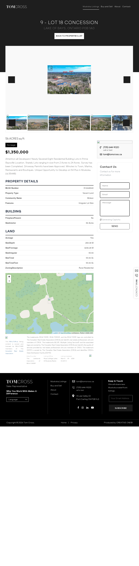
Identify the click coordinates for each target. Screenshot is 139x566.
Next (127, 79)
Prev (11, 79)
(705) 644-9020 (111, 148)
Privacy (74, 422)
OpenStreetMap (65, 333)
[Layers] (89, 278)
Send (115, 226)
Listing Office (48, 356)
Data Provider (31, 356)
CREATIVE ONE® (124, 422)
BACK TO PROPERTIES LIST (69, 36)
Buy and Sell (107, 6)
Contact (126, 6)
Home (64, 422)
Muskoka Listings (91, 6)
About (117, 6)
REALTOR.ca (13, 341)
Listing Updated (66, 356)
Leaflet (55, 333)
